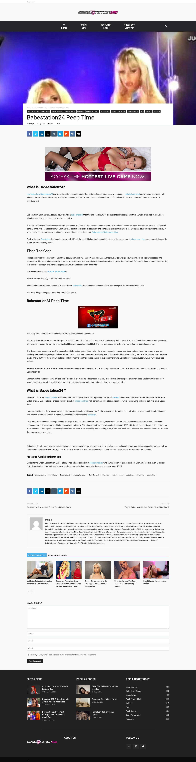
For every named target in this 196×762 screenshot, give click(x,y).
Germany (105, 475)
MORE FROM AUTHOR (57, 555)
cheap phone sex (79, 475)
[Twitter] (143, 746)
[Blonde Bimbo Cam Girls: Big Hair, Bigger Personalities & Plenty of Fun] (98, 570)
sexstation (151, 475)
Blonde (114, 111)
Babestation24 (65, 475)
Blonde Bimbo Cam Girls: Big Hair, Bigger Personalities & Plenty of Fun (96, 583)
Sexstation (156, 111)
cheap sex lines (81, 401)
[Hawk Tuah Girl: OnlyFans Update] (83, 715)
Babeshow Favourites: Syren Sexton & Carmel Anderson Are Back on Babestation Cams (68, 583)
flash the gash (94, 475)
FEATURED (106, 26)
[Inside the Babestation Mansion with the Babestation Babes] (40, 570)
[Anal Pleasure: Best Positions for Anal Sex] (33, 689)
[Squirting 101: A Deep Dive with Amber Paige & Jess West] (33, 702)
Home (29, 107)
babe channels (40, 475)
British (116, 397)
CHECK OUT (129, 26)
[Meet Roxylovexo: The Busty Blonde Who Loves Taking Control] (127, 570)
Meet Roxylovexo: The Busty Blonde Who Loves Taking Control (125, 583)
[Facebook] (128, 746)
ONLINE (83, 26)
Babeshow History (69, 111)
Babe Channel (51, 397)
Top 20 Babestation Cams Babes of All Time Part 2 (147, 507)
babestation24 (105, 111)
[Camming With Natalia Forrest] (83, 702)
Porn (142, 111)
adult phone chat (132, 194)
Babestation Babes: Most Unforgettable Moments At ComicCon (53, 714)
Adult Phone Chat (40, 107)
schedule (92, 415)
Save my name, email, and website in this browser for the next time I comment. (63, 655)
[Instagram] (136, 746)
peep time (130, 475)
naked (114, 475)
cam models (121, 111)
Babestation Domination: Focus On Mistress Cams (49, 507)
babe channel (45, 111)
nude (121, 475)
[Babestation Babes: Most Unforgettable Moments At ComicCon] (33, 715)
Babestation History (92, 111)
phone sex (140, 475)
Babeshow (77, 286)
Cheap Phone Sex (132, 111)
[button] (166, 27)
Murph (31, 124)
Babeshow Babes (57, 111)
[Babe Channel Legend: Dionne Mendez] (83, 689)
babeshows (80, 111)
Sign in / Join (31, 2)
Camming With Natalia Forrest (105, 699)
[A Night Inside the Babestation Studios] (156, 570)
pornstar (148, 111)
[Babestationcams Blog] (98, 12)
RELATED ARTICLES (36, 555)
